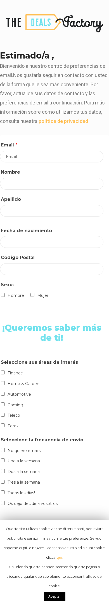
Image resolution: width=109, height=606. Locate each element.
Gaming (15, 404)
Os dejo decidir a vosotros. (33, 503)
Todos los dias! (21, 492)
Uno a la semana (24, 460)
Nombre (10, 172)
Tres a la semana (24, 482)
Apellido (11, 199)
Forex (13, 425)
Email (9, 145)
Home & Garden (23, 383)
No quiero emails (24, 450)
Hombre (16, 295)
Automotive (19, 394)
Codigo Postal (18, 257)
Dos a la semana (24, 471)
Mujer (42, 295)
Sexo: (7, 284)
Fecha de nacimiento (26, 230)
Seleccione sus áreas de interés (39, 362)
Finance (15, 373)
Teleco (14, 415)
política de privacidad (63, 121)
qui (59, 557)
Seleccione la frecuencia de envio (42, 439)
